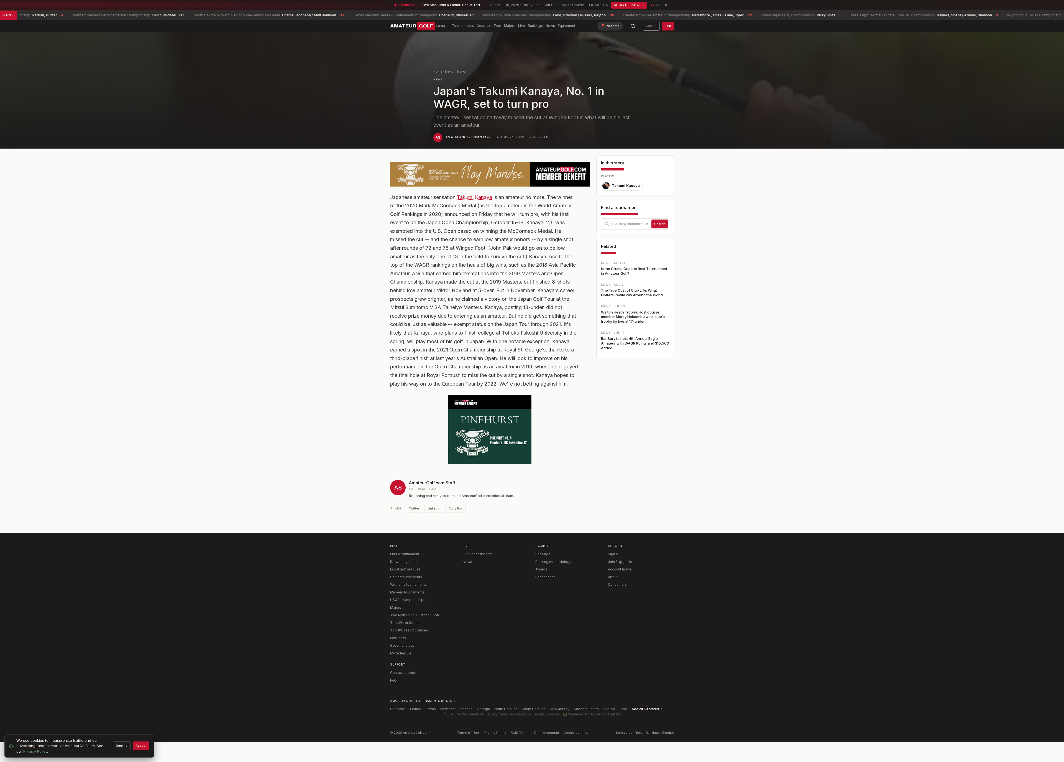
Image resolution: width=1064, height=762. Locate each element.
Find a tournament (404, 554)
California (398, 709)
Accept (141, 746)
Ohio (623, 709)
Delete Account (546, 733)
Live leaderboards (478, 554)
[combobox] (635, 224)
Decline (121, 746)
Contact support (403, 673)
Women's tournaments (408, 584)
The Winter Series (405, 623)
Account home (619, 569)
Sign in (651, 26)
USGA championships (407, 600)
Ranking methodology (553, 562)
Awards (541, 569)
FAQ (393, 680)
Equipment (566, 26)
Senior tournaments (406, 577)
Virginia (609, 709)
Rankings (535, 26)
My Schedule (400, 653)
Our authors (617, 584)
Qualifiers (398, 638)
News (550, 26)
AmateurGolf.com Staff (468, 137)
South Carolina (533, 709)
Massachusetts (586, 709)
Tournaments (463, 26)
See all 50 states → (647, 709)
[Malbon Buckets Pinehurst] (489, 429)
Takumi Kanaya (474, 197)
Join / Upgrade (620, 562)
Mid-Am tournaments (407, 592)
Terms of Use (468, 733)
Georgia (483, 709)
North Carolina (505, 709)
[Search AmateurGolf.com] (632, 26)
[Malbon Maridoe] (490, 174)
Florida (415, 709)
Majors (509, 26)
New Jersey (559, 709)
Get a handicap (402, 645)
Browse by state (403, 562)
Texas (431, 709)
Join (667, 26)
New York (448, 709)
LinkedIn (434, 508)
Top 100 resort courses (409, 630)
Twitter (414, 508)
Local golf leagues (405, 569)
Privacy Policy (495, 733)
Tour (497, 26)
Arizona (466, 709)
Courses (484, 26)
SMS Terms (520, 733)
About (613, 577)
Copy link (455, 508)
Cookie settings (576, 733)
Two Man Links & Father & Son (414, 615)
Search (659, 224)
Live (521, 26)
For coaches (545, 577)
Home (437, 71)
